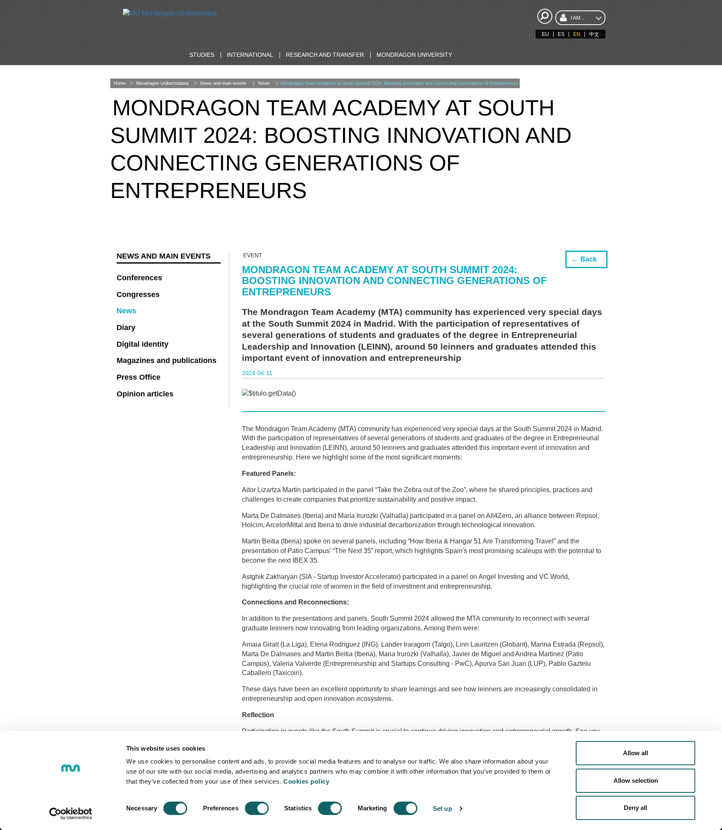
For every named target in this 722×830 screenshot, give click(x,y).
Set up (442, 808)
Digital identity (142, 344)
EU (545, 34)
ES (561, 34)
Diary (126, 327)
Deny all (635, 807)
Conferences (139, 278)
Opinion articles (145, 394)
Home (120, 83)
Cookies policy (306, 781)
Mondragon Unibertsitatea (162, 83)
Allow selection (635, 780)
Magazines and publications (166, 360)
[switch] (257, 808)
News (264, 83)
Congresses (138, 294)
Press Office (138, 377)
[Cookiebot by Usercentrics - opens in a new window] (70, 813)
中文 (594, 34)
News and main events (223, 83)
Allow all (635, 752)
